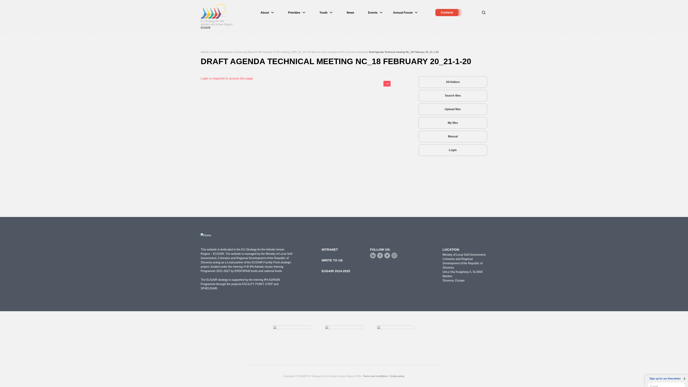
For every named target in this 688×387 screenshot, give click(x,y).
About (265, 12)
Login (453, 150)
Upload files (453, 109)
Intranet (330, 249)
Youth (323, 12)
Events (373, 12)
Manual (453, 136)
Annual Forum (403, 12)
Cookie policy (397, 376)
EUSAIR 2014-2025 (336, 271)
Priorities (294, 12)
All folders (453, 81)
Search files (453, 95)
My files (453, 122)
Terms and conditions (375, 376)
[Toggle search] (483, 12)
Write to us (332, 260)
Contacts (447, 12)
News (350, 12)
